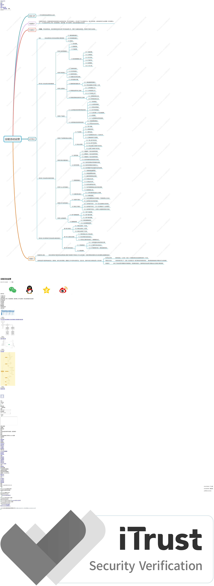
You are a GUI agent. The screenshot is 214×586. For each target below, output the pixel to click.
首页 (1, 8)
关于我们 (2, 478)
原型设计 (2, 445)
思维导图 (5, 8)
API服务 (2, 447)
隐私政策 (2, 482)
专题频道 (2, 459)
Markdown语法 (3, 463)
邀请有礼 (2, 466)
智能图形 (2, 448)
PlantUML (2, 454)
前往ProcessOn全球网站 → (5, 505)
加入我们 (2, 479)
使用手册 (2, 462)
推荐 (1, 3)
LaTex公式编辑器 (3, 451)
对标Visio (2, 475)
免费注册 (4, 7)
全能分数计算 (3, 338)
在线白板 (2, 444)
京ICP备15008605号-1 (19, 508)
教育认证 (2, 474)
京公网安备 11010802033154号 (30, 508)
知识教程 (2, 458)
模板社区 (2, 4)
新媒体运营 (2, 388)
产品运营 (2, 351)
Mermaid (2, 453)
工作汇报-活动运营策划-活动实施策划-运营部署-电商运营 (11, 319)
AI (0, 2)
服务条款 (2, 481)
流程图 (1, 440)
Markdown (2, 443)
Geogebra (2, 452)
